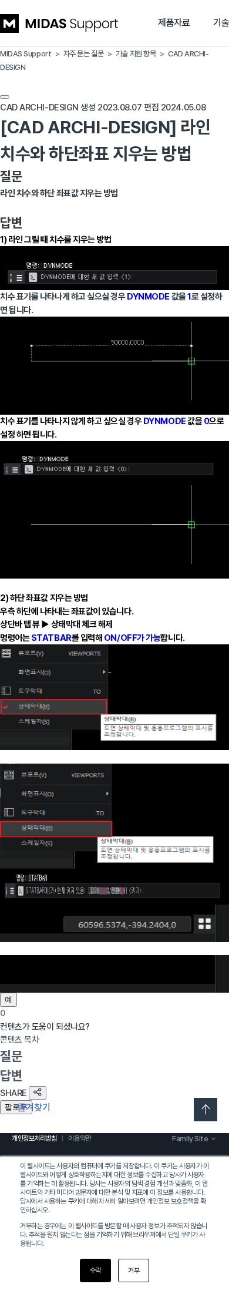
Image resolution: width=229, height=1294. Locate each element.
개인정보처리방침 (34, 1138)
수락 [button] (95, 1270)
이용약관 (79, 1138)
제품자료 (174, 22)
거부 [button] (133, 1270)
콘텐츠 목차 (19, 1039)
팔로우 (16, 1107)
